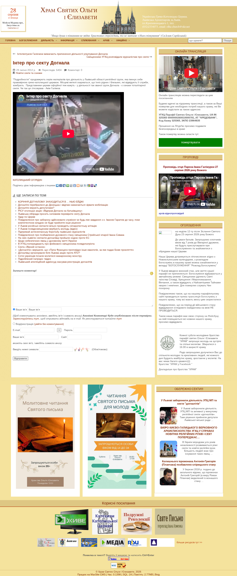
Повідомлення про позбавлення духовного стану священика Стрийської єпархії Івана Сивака (71, 234)
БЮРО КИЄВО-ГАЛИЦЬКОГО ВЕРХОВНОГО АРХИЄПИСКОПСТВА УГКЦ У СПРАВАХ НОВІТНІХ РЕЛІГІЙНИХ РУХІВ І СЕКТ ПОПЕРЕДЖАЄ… (188, 432)
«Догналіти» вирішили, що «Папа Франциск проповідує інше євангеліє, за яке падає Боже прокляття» (76, 249)
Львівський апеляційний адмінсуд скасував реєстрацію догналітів (55, 261)
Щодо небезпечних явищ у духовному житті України (47, 240)
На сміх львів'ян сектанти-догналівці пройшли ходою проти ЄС (53, 237)
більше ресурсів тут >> (188, 542)
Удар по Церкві (26, 216)
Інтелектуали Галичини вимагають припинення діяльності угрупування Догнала (62, 53)
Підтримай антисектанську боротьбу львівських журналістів (51, 231)
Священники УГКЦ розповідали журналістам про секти (118, 56)
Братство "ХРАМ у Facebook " (175, 364)
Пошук (227, 40)
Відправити (20, 358)
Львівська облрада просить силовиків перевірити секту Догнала (54, 213)
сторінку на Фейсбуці (206, 316)
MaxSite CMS (98, 574)
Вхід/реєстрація (39, 324)
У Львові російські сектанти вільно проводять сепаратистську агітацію (57, 225)
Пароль (68, 330)
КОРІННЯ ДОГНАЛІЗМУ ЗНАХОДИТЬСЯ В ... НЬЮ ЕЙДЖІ (51, 201)
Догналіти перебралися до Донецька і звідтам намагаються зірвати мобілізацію (63, 204)
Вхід (157, 574)
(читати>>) (13, 27)
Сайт (64, 337)
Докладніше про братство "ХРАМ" (178, 369)
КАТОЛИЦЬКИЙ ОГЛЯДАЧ (27, 180)
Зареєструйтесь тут (26, 318)
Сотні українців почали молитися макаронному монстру (50, 255)
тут (119, 318)
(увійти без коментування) (49, 324)
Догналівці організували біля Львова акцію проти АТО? (49, 252)
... (212, 420)
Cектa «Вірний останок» (31, 246)
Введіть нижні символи (26, 349)
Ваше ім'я (21, 309)
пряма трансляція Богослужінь (197, 296)
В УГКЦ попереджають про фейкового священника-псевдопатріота (56, 243)
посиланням (166, 98)
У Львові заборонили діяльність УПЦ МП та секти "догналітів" (189, 402)
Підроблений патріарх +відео (34, 258)
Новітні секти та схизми (29, 73)
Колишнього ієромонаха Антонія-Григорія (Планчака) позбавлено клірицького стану (189, 463)
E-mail (16, 330)
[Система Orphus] (118, 558)
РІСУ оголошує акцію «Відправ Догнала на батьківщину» (50, 210)
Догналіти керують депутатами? (36, 207)
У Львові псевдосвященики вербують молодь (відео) (48, 228)
